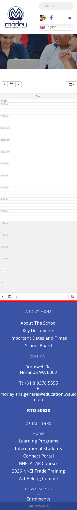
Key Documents (38, 330)
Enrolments (38, 499)
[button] (73, 296)
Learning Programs (38, 441)
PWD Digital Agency (38, 506)
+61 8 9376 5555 (41, 383)
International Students (38, 448)
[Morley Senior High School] (16, 18)
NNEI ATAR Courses (38, 463)
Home (39, 433)
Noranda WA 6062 (38, 372)
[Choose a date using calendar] (11, 84)
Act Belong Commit (38, 478)
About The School (39, 323)
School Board (38, 345)
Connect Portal (38, 456)
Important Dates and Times (38, 338)
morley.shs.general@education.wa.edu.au (38, 396)
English (50, 27)
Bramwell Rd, (38, 367)
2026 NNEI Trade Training (38, 471)
